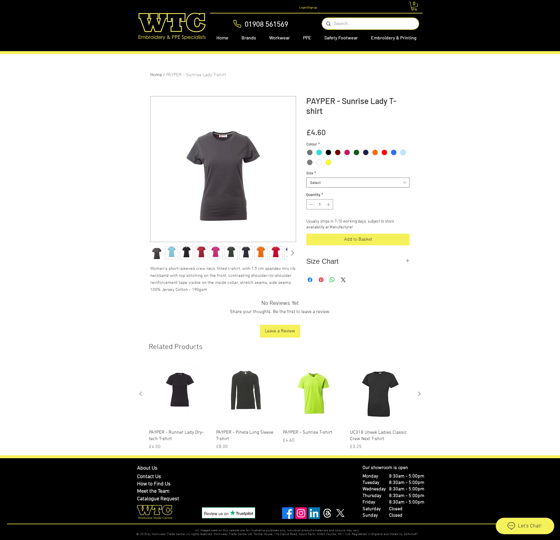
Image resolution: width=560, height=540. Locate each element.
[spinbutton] (320, 204)
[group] (280, 407)
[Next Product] (419, 393)
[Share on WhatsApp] (332, 279)
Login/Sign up (308, 7)
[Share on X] (343, 279)
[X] (340, 513)
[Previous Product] (140, 393)
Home (156, 75)
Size (311, 173)
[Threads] (327, 513)
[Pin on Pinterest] (321, 279)
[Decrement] (310, 204)
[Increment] (329, 204)
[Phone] (237, 23)
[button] (414, 6)
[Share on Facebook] (310, 279)
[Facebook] (288, 513)
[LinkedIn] (314, 513)
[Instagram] (301, 513)
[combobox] (358, 182)
